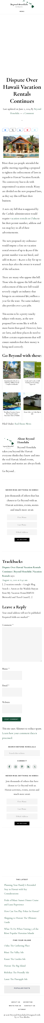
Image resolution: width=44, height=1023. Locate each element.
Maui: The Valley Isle (14, 952)
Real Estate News (23, 423)
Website (6, 702)
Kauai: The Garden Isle (15, 959)
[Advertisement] (22, 47)
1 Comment (28, 113)
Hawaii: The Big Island (15, 965)
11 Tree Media (23, 1017)
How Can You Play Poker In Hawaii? (21, 911)
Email (5, 685)
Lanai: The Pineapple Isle (16, 979)
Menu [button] (22, 11)
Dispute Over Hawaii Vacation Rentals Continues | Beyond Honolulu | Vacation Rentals (22, 571)
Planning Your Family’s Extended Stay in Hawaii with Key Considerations (20, 889)
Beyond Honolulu (22, 4)
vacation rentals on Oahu (23, 218)
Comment (7, 625)
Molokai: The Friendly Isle (16, 972)
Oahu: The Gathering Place (17, 945)
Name (5, 668)
